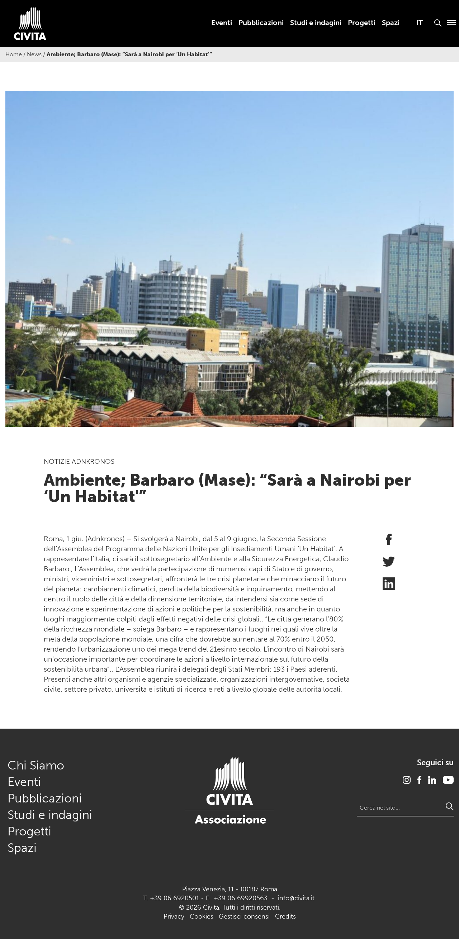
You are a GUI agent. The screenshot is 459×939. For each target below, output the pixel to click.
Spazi (390, 22)
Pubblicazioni (261, 22)
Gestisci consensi (244, 916)
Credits (285, 916)
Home (13, 54)
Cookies (201, 916)
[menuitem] (222, 22)
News (34, 54)
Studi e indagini (315, 22)
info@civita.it (296, 898)
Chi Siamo (36, 765)
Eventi (221, 22)
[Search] (450, 806)
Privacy (174, 916)
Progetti (361, 22)
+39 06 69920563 (241, 898)
